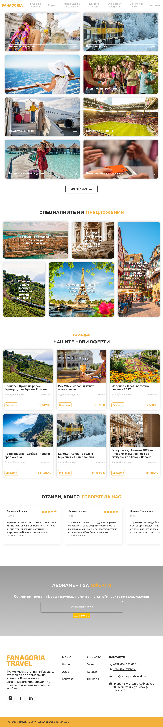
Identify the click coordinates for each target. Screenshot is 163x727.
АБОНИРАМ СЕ (81, 616)
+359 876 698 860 (124, 669)
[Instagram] (10, 698)
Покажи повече (15, 535)
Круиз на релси (94, 5)
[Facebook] (20, 698)
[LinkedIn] (31, 698)
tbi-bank (93, 679)
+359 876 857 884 (124, 664)
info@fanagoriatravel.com (130, 676)
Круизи (52, 5)
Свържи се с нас (81, 189)
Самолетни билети (136, 5)
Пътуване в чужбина (34, 5)
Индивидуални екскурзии (72, 5)
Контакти (154, 5)
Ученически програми (114, 5)
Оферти (67, 671)
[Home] (12, 5)
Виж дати (11, 405)
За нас (91, 664)
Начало (67, 664)
